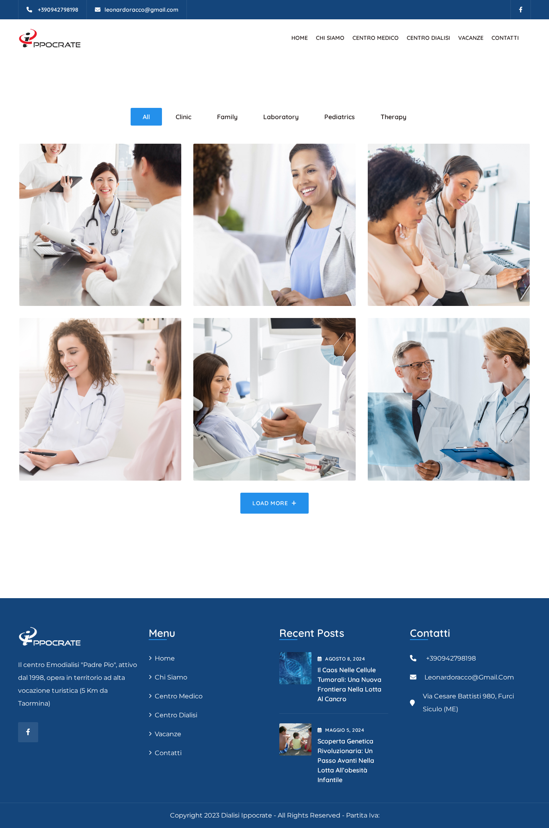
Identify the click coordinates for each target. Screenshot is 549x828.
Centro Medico (375, 37)
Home (299, 37)
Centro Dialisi (428, 37)
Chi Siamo (330, 37)
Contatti (505, 37)
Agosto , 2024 (345, 659)
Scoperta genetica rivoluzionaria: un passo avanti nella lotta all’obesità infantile (346, 760)
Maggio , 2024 (344, 730)
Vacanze (470, 37)
